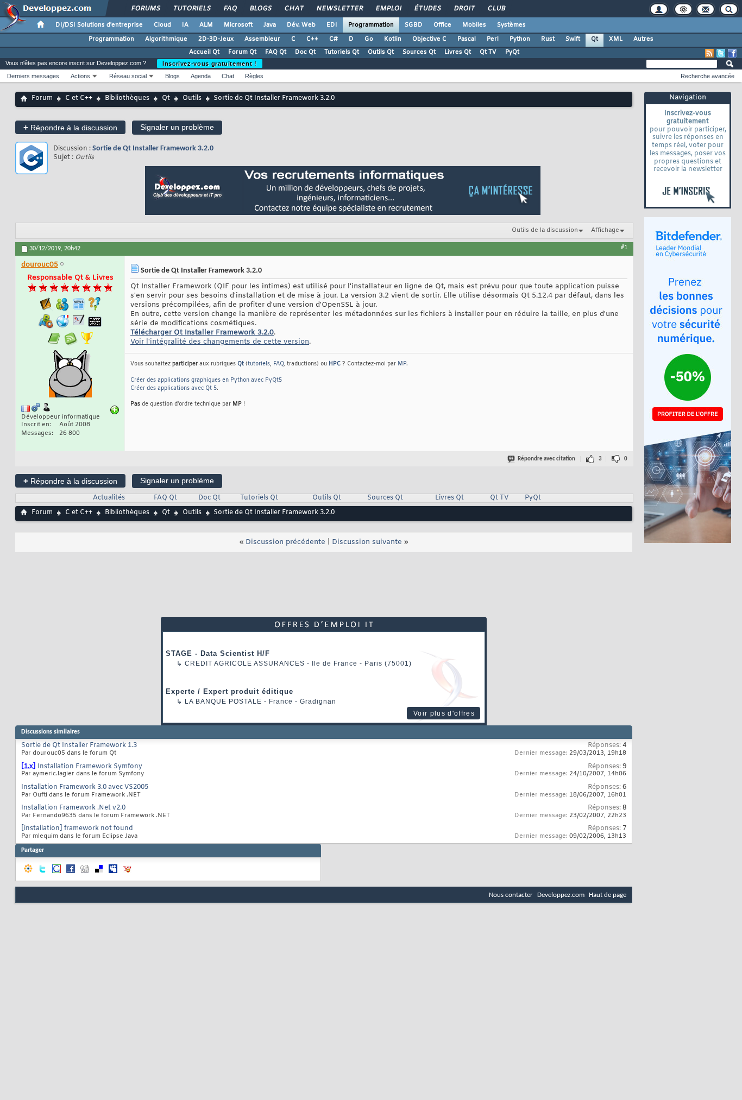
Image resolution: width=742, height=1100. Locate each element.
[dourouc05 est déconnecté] (70, 375)
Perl (493, 39)
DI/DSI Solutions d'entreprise (99, 25)
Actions (80, 76)
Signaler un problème (177, 127)
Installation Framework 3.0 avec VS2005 (84, 787)
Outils (192, 98)
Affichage (605, 230)
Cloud (162, 25)
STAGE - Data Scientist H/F (218, 653)
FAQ (229, 8)
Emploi (388, 8)
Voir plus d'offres (444, 713)
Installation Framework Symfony (89, 766)
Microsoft (238, 25)
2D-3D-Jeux (216, 39)
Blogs (260, 8)
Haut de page (607, 895)
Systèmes (511, 25)
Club (496, 8)
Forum (42, 98)
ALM (206, 25)
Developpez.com (560, 895)
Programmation (371, 25)
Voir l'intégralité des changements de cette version (219, 341)
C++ (312, 39)
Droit (463, 8)
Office (442, 25)
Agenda (201, 76)
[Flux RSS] (709, 53)
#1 (624, 247)
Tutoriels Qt (341, 52)
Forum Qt (242, 52)
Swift (572, 39)
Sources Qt (419, 52)
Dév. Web (301, 25)
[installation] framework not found (77, 828)
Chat (293, 8)
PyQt (512, 52)
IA (185, 25)
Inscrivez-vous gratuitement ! (209, 63)
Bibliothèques (127, 98)
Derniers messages (33, 76)
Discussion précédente (285, 542)
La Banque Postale (223, 701)
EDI (331, 25)
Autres (643, 39)
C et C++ (78, 98)
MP (402, 364)
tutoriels (259, 364)
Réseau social (128, 76)
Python (520, 39)
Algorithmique (166, 39)
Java (269, 25)
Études (427, 8)
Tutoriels (191, 8)
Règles (254, 76)
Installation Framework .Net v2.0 (73, 808)
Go (368, 39)
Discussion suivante (367, 542)
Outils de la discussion (545, 230)
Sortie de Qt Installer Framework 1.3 (79, 745)
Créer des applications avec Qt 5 (173, 388)
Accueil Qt (204, 52)
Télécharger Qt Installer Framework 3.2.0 (202, 332)
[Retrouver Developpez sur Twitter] (720, 53)
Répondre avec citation (546, 459)
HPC (335, 364)
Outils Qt (381, 52)
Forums (145, 8)
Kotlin (392, 39)
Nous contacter (511, 895)
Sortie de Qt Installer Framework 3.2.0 (152, 148)
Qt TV (488, 52)
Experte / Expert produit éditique (229, 691)
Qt (594, 39)
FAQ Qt (275, 52)
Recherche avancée (707, 76)
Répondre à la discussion (70, 127)
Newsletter (339, 8)
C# (333, 39)
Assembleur (262, 39)
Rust (548, 39)
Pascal (466, 39)
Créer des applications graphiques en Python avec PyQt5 (206, 380)
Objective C (429, 39)
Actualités (109, 498)
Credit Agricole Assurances (245, 663)
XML (615, 39)
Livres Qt (457, 52)
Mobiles (474, 25)
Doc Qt (305, 52)
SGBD (414, 25)
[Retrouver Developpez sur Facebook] (732, 53)
